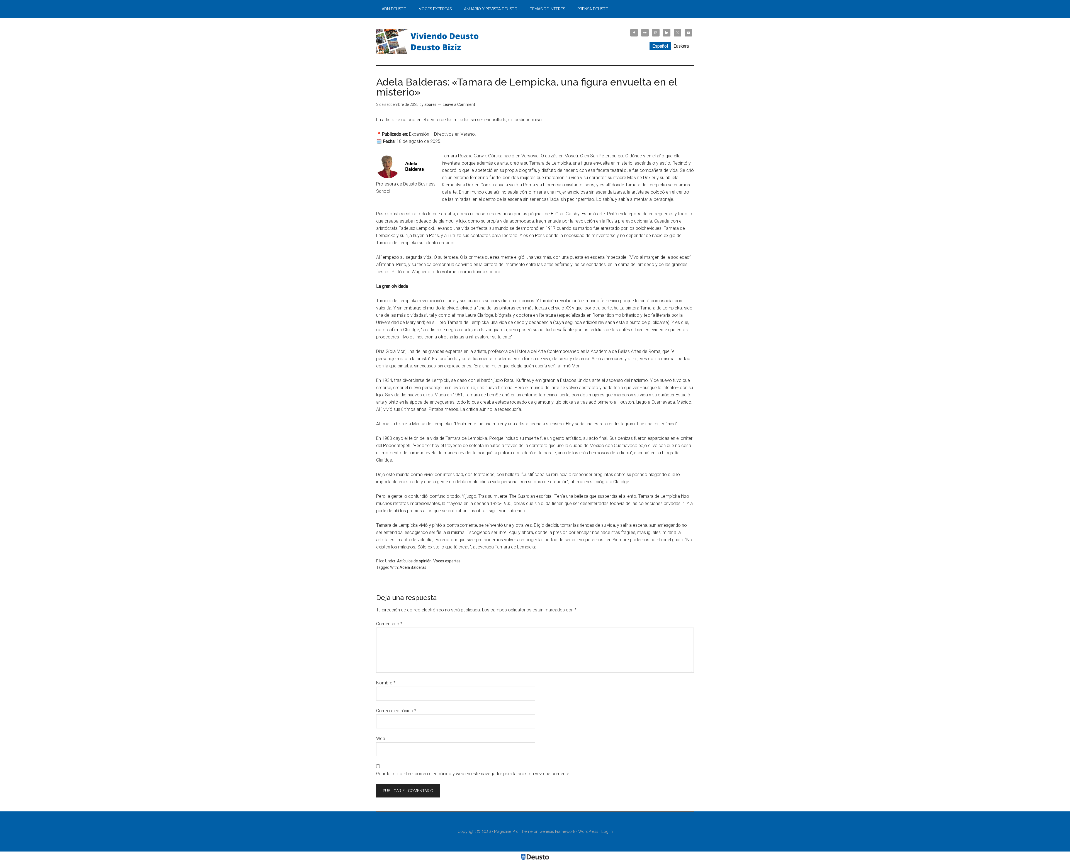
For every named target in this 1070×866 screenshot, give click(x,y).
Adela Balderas (413, 567)
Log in (607, 831)
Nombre (385, 683)
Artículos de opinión (414, 561)
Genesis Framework (557, 831)
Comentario (389, 623)
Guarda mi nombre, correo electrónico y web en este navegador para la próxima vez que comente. (473, 773)
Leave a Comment (459, 104)
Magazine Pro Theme (513, 831)
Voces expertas (447, 561)
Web (380, 738)
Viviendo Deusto (429, 41)
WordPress (588, 831)
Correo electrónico (396, 710)
